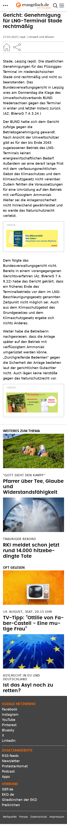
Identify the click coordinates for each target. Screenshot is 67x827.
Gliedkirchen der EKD (19, 800)
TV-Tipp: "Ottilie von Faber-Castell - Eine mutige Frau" (33, 623)
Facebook (9, 709)
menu (5, 5)
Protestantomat (15, 766)
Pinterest (9, 725)
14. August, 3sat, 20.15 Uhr (27, 611)
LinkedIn (8, 741)
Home (6, 47)
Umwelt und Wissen (41, 36)
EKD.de (8, 794)
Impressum (57, 816)
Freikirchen (11, 805)
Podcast (8, 771)
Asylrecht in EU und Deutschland (21, 677)
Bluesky (8, 730)
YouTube (8, 720)
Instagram (10, 714)
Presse (23, 816)
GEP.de (7, 789)
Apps (6, 777)
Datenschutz (39, 816)
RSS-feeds (10, 756)
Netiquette (10, 816)
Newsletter (11, 761)
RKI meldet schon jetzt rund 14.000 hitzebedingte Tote (31, 551)
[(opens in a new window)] (32, 238)
